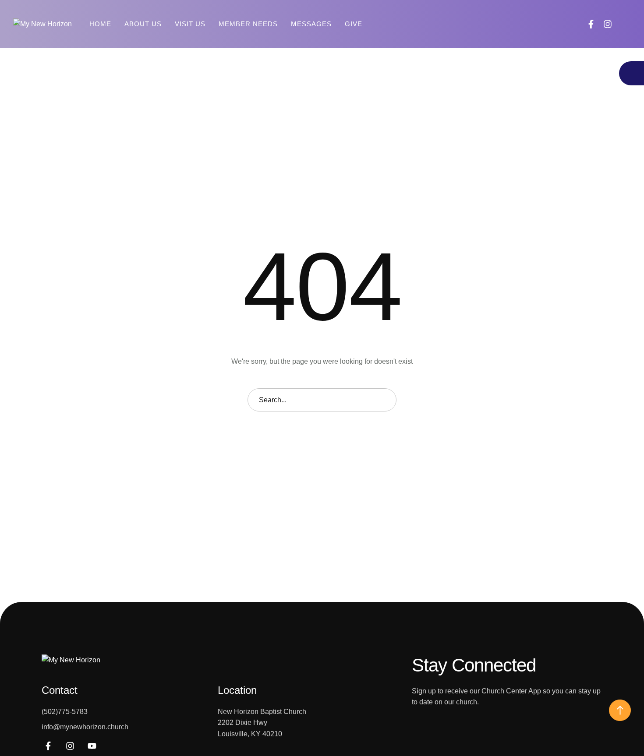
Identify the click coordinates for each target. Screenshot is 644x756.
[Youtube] (92, 746)
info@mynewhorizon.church (85, 727)
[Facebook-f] (591, 24)
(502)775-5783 (65, 711)
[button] (625, 24)
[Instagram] (608, 24)
